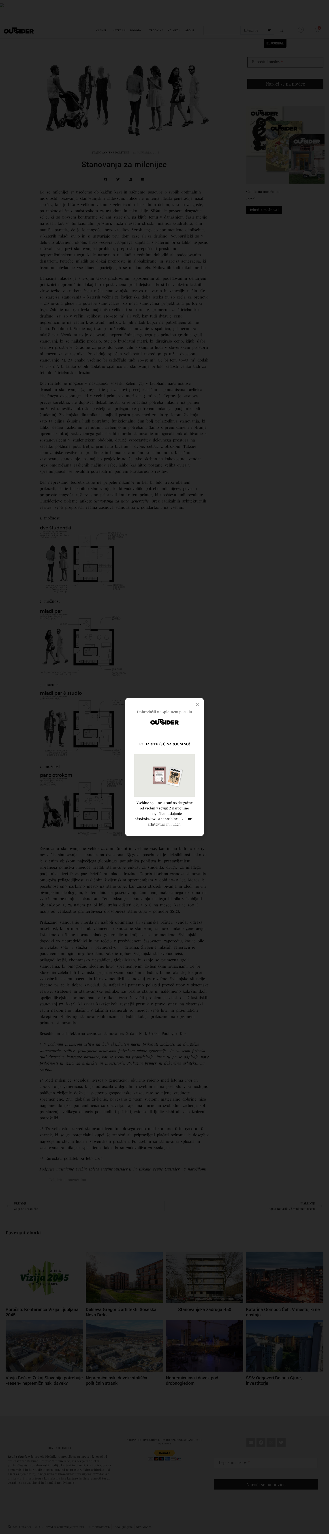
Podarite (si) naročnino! (164, 744)
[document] (164, 767)
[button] (197, 704)
